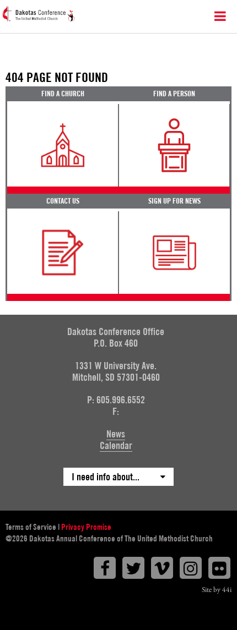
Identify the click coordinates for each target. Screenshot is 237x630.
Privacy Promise (86, 527)
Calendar (116, 445)
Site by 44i (216, 590)
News (115, 434)
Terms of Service (31, 527)
